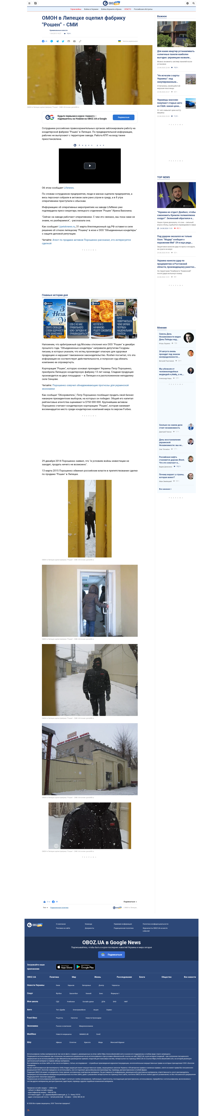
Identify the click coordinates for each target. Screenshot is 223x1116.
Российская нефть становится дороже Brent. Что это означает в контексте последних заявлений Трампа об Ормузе (172, 460)
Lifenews (69, 187)
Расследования (124, 977)
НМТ (126, 1002)
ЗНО (114, 1002)
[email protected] (57, 1097)
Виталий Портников (166, 361)
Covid (98, 1034)
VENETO (127, 9)
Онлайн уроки (88, 1002)
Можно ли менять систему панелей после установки (174, 63)
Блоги (142, 977)
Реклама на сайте (63, 928)
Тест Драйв (60, 1010)
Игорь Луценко (164, 343)
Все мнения (164, 489)
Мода (100, 1042)
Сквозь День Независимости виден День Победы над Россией (170, 337)
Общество (167, 977)
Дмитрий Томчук (165, 432)
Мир (74, 977)
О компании (61, 924)
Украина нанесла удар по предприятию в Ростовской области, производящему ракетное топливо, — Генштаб (176, 264)
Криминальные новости (58, 30)
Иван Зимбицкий (165, 481)
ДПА (103, 1002)
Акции (95, 1010)
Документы (89, 928)
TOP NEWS (163, 177)
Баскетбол (74, 993)
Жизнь (97, 977)
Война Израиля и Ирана (111, 9)
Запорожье (86, 985)
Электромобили (79, 1010)
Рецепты (59, 1018)
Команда (88, 924)
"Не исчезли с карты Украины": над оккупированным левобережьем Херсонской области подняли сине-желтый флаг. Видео (169, 78)
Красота (87, 1042)
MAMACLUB (83, 1034)
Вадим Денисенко (165, 467)
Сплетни (72, 1042)
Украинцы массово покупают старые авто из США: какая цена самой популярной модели (169, 103)
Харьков (71, 985)
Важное (162, 16)
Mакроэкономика (86, 1026)
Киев (58, 985)
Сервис (109, 1010)
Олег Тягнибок (164, 449)
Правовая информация (123, 924)
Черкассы (116, 985)
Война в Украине (91, 9)
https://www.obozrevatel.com (112, 1054)
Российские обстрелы (143, 9)
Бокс (101, 993)
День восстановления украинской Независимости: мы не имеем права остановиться (170, 442)
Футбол (59, 993)
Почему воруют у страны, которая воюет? (171, 476)
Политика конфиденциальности (155, 924)
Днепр (101, 985)
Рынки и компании (63, 1026)
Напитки (74, 1018)
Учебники (71, 1002)
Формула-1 (115, 993)
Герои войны (75, 9)
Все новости (190, 977)
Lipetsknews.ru (67, 226)
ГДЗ (57, 1002)
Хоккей (88, 993)
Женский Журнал (117, 1042)
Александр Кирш (165, 378)
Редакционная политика (59, 908)
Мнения (162, 327)
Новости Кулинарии (93, 1018)
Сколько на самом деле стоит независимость (170, 426)
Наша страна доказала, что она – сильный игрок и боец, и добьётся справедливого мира (176, 223)
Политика (54, 977)
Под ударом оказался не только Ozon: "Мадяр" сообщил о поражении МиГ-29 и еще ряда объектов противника (174, 239)
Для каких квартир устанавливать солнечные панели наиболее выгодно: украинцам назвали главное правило (175, 54)
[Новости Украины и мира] (117, 908)
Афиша (59, 1042)
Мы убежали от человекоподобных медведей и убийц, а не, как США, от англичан (171, 372)
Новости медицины (64, 1034)
